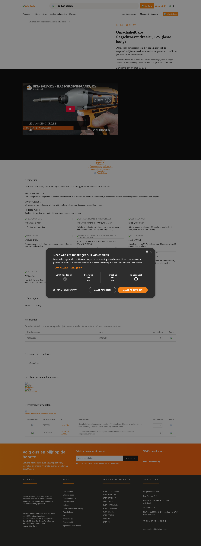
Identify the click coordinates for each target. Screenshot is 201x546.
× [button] (151, 252)
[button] (100, 267)
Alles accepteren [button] (132, 290)
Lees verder (136, 262)
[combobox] (147, 251)
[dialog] (100, 273)
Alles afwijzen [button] (102, 290)
